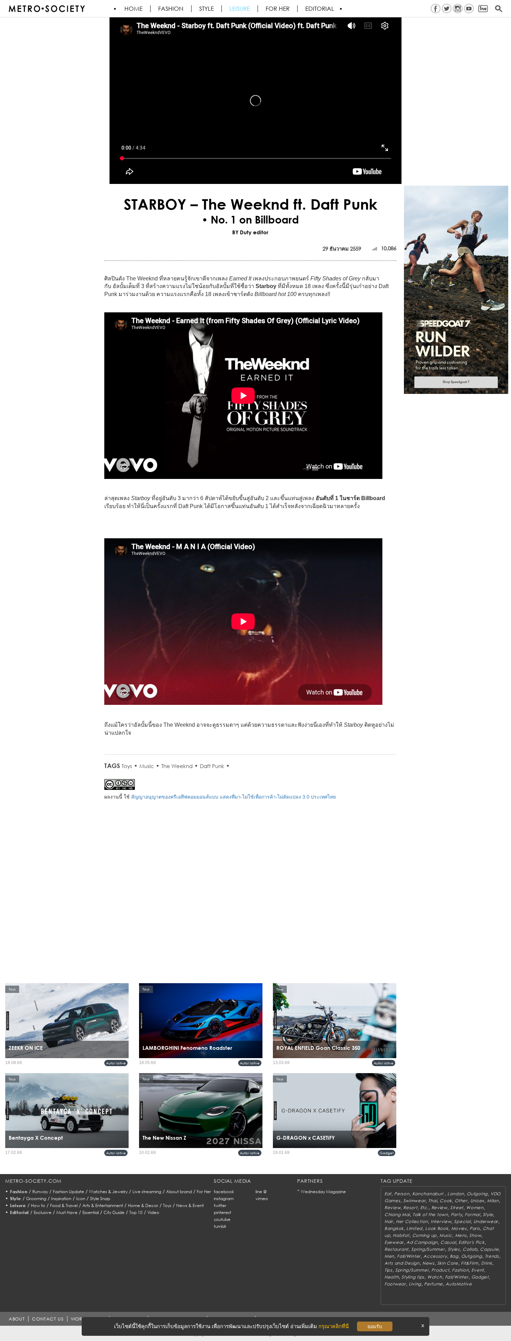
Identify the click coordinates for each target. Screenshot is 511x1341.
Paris (475, 1228)
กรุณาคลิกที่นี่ (333, 1326)
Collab (470, 1249)
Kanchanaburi (428, 1193)
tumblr (220, 1226)
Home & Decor (143, 1205)
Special (462, 1221)
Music (146, 766)
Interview (441, 1221)
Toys (127, 766)
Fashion (171, 8)
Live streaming (146, 1191)
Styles (454, 1249)
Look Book (436, 1228)
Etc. (424, 1207)
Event (477, 1270)
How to (38, 1205)
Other (461, 1200)
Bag (454, 1256)
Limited (414, 1228)
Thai (432, 1200)
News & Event (190, 1205)
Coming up (424, 1235)
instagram (224, 1198)
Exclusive (42, 1212)
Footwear (395, 1284)
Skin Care (447, 1263)
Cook (446, 1200)
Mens (461, 1235)
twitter (220, 1205)
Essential (90, 1212)
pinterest (222, 1212)
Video (153, 1212)
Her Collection (412, 1221)
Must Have (67, 1212)
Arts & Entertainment (102, 1205)
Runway (40, 1191)
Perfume (433, 1284)
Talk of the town (430, 1214)
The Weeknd (177, 766)
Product (440, 1270)
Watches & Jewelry (108, 1191)
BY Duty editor (250, 232)
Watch (434, 1277)
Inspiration (61, 1198)
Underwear (485, 1221)
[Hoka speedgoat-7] (456, 289)
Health (391, 1277)
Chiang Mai (397, 1214)
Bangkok (394, 1228)
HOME (133, 8)
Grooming (36, 1198)
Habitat (401, 1235)
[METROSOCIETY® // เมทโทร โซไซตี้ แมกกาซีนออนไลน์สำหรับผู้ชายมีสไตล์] (46, 8)
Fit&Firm (469, 1263)
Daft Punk (212, 766)
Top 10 (136, 1212)
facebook (224, 1191)
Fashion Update (68, 1191)
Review (392, 1207)
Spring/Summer (428, 1249)
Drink (486, 1263)
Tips (388, 1270)
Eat (387, 1193)
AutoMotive (116, 1063)
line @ (261, 1191)
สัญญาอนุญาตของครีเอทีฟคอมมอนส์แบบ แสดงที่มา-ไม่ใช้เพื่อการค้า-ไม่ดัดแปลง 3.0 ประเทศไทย (233, 797)
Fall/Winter (409, 1256)
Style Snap (100, 1198)
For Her (204, 1191)
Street (456, 1207)
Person (401, 1193)
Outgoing (477, 1193)
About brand (179, 1191)
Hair (388, 1221)
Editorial (319, 8)
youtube (222, 1219)
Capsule (489, 1249)
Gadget (387, 1153)
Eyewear (394, 1242)
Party (456, 1214)
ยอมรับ (374, 1326)
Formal (472, 1214)
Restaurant (396, 1249)
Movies (459, 1228)
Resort (410, 1207)
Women (475, 1207)
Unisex (477, 1200)
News (428, 1263)
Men (389, 1256)
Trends (492, 1256)
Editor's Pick (471, 1242)
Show (475, 1235)
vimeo (262, 1198)
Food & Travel (64, 1205)
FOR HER (278, 8)
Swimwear (414, 1200)
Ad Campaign (422, 1242)
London (455, 1193)
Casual (448, 1242)
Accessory (435, 1256)
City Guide (114, 1212)
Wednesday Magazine (323, 1191)
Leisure (239, 8)
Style (206, 8)
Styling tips (413, 1277)
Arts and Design (402, 1263)
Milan (493, 1200)
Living (415, 1284)
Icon (80, 1198)
